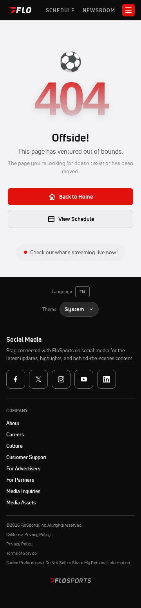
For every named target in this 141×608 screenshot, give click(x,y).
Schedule (60, 10)
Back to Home (76, 196)
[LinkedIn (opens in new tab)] (106, 379)
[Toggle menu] (128, 10)
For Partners (20, 480)
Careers (15, 434)
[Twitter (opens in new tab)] (38, 379)
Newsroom (99, 10)
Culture (14, 446)
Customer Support (46, 457)
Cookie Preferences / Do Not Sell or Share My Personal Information (68, 562)
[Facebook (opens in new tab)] (15, 379)
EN (82, 291)
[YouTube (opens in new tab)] (83, 379)
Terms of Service (21, 553)
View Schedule (76, 218)
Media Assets (21, 502)
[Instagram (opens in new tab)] (61, 379)
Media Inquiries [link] (23, 491)
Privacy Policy (19, 544)
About (12, 423)
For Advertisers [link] (23, 468)
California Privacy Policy (28, 534)
